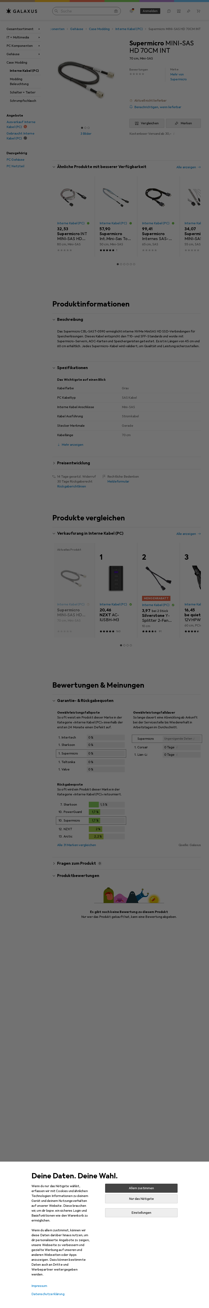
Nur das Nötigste (141, 1199)
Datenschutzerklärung (47, 1294)
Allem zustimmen (141, 1188)
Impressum (39, 1286)
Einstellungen (141, 1213)
